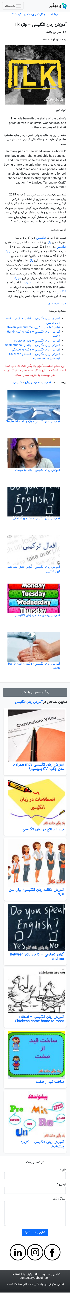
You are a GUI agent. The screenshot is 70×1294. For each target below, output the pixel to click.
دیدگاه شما (59, 1199)
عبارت (8, 251)
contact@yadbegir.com (35, 1278)
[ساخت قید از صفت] (35, 1054)
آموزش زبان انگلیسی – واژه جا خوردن (37, 341)
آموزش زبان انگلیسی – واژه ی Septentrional (32, 345)
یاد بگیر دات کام (33, 1284)
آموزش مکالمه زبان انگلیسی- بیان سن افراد (36, 892)
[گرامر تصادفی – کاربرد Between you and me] (35, 927)
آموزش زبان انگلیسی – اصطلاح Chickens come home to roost (39, 1019)
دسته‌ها (10, 6)
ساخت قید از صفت (50, 1082)
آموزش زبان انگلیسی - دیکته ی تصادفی (36, 518)
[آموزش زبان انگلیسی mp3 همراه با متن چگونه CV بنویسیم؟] (35, 735)
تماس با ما (53, 1274)
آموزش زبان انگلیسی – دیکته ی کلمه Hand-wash (33, 334)
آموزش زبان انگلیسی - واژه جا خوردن (37, 470)
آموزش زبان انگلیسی (28, 701)
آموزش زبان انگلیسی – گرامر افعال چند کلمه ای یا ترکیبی (33, 320)
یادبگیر (55, 5)
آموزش (46, 382)
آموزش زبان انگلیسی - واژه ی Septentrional (33, 421)
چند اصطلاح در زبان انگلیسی (43, 829)
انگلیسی (41, 238)
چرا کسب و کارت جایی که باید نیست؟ (35, 14)
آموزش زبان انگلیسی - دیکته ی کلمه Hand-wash (34, 666)
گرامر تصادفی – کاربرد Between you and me (37, 957)
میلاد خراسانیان (57, 303)
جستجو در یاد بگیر (33, 692)
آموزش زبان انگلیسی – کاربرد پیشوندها (42, 1144)
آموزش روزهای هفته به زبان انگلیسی (37, 615)
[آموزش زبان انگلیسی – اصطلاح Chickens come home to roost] (35, 991)
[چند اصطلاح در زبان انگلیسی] (35, 802)
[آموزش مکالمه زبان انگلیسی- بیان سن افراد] (35, 863)
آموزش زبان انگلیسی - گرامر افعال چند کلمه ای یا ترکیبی (33, 569)
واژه (49, 242)
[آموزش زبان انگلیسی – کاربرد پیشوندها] (35, 1115)
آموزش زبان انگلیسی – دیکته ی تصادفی (36, 349)
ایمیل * (61, 1184)
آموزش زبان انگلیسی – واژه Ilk (41, 24)
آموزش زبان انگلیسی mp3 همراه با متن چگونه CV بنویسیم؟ (38, 767)
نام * (63, 1169)
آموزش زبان (32, 382)
